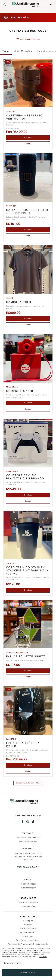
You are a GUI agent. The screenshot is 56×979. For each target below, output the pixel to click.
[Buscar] (5, 4)
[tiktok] (33, 822)
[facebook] (22, 822)
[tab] (6, 51)
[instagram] (27, 822)
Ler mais (43, 957)
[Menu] (50, 4)
